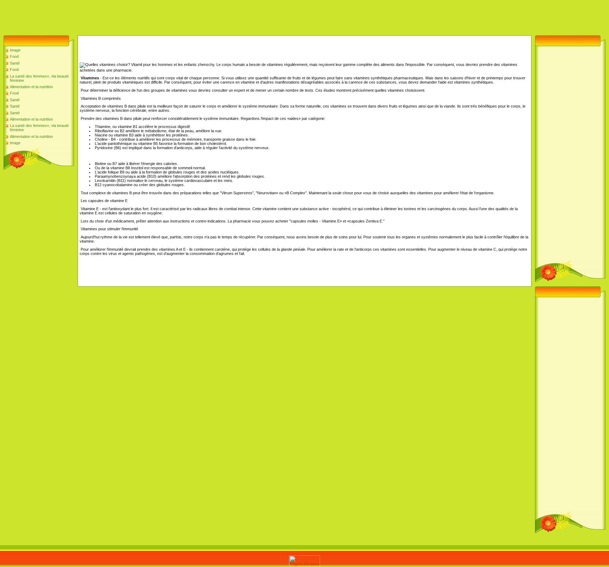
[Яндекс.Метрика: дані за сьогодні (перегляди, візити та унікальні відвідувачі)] (304, 560)
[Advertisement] (128, 16)
